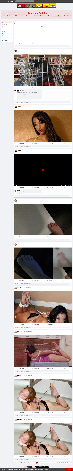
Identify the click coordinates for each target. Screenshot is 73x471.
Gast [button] (65, 1)
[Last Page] (71, 463)
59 (67, 462)
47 (42, 462)
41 (30, 462)
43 (34, 462)
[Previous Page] (27, 463)
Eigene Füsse (35, 243)
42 (32, 462)
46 (40, 462)
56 (61, 462)
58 (65, 462)
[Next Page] (69, 463)
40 (28, 462)
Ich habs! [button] (69, 469)
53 (55, 462)
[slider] (37, 185)
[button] (25, 1)
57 (63, 462)
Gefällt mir (22, 43)
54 (57, 462)
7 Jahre (18, 23)
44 (36, 462)
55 (59, 462)
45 (38, 462)
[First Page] (24, 463)
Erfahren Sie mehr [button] (48, 469)
